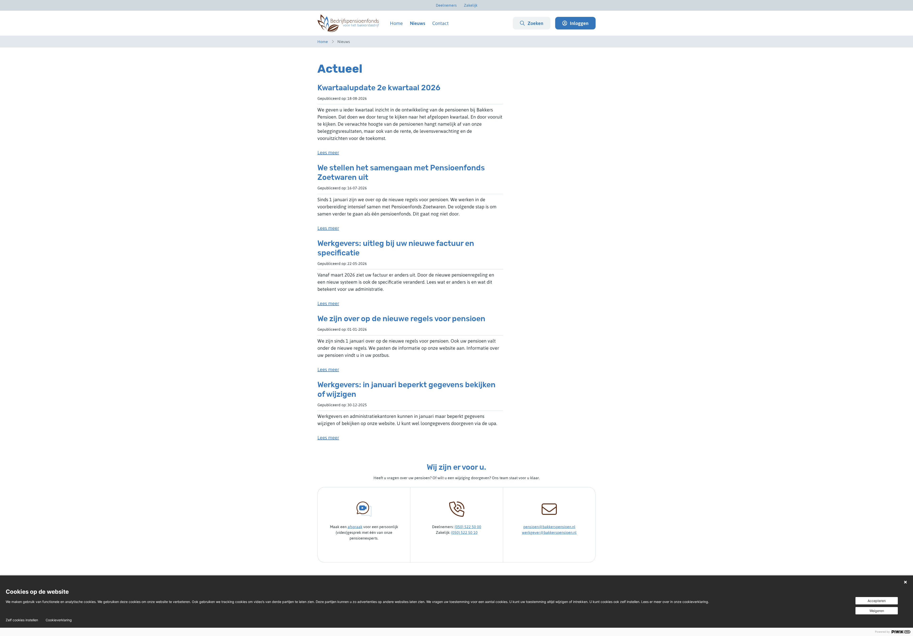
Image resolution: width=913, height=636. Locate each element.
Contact (440, 23)
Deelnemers (446, 5)
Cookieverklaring (59, 620)
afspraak (355, 527)
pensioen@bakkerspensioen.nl (549, 527)
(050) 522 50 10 (464, 532)
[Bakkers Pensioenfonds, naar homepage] (348, 23)
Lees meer (328, 152)
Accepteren (877, 601)
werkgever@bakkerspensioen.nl (549, 532)
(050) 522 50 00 (468, 527)
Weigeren (876, 611)
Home (396, 23)
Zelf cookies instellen (22, 620)
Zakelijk (470, 5)
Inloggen (579, 23)
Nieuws (417, 23)
